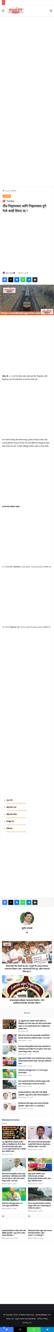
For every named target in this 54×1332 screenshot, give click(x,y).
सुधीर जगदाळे (9, 273)
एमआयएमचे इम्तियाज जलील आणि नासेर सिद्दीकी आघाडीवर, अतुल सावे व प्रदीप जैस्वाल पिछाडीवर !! (14, 1232)
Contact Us (27, 1323)
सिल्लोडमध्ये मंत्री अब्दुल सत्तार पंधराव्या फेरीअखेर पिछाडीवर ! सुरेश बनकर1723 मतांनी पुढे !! (40, 1232)
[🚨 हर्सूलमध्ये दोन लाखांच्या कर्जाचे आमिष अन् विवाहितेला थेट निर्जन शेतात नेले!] (9, 1024)
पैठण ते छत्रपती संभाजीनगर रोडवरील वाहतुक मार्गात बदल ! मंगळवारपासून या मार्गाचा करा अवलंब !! (39, 1205)
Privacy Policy (42, 1319)
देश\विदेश (13, 191)
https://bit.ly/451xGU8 (16, 824)
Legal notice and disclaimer (25, 1319)
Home (6, 191)
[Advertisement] (27, 45)
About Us (10, 1319)
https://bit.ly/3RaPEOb (16, 803)
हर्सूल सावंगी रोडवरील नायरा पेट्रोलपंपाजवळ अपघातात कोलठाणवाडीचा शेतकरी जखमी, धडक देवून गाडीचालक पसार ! (34, 1060)
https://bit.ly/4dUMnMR (16, 810)
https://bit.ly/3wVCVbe (16, 831)
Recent (27, 1013)
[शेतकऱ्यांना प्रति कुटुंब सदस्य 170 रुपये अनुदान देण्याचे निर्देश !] (9, 1073)
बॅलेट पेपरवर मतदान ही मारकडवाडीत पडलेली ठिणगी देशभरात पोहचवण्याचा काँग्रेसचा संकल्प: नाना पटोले (39, 1144)
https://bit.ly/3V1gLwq (16, 817)
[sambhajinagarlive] (16, 10)
